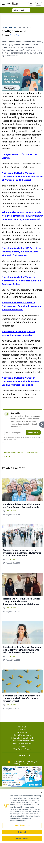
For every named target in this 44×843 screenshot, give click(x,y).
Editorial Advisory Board (22, 738)
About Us (22, 726)
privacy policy (13, 439)
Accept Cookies (22, 839)
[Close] (41, 792)
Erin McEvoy (10, 511)
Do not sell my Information (22, 740)
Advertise (22, 729)
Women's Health (32, 452)
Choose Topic (19, 10)
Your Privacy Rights (22, 749)
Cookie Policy (20, 821)
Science (7, 456)
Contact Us (22, 732)
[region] (22, 816)
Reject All (22, 832)
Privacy (22, 746)
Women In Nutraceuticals (13, 452)
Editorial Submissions (22, 735)
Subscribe (32, 432)
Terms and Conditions (22, 743)
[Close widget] (39, 769)
